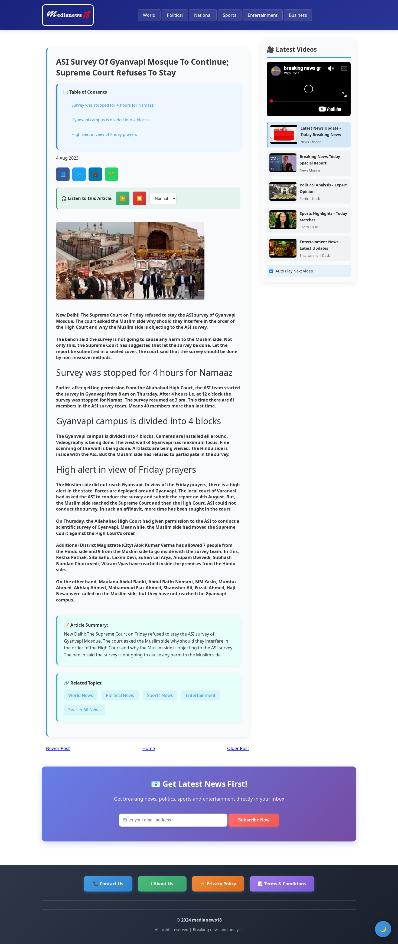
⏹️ (139, 198)
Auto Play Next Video (294, 271)
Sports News (160, 695)
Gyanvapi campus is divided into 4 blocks (110, 119)
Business (298, 15)
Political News (120, 695)
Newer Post (58, 748)
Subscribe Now (253, 820)
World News (80, 695)
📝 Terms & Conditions (282, 884)
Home (148, 748)
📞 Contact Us (108, 884)
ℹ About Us (162, 884)
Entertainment (263, 15)
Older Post (238, 748)
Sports (229, 15)
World (149, 15)
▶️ (123, 198)
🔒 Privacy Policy (218, 884)
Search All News (84, 710)
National (202, 15)
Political (175, 15)
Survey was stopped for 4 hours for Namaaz (112, 105)
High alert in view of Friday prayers (104, 134)
